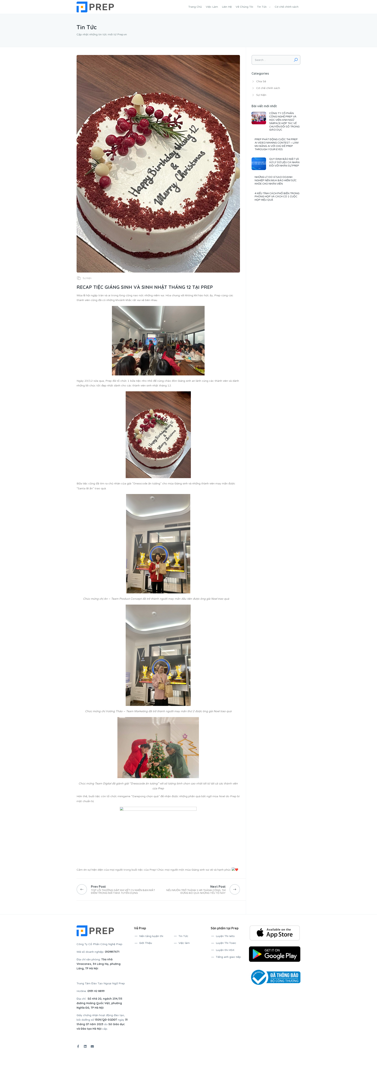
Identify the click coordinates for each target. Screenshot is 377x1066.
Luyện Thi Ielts (225, 936)
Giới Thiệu (145, 943)
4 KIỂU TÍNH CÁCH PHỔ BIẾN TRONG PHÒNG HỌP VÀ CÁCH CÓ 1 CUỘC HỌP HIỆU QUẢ (277, 197)
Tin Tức (262, 6)
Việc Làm (212, 6)
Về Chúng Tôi (244, 6)
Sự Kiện (87, 278)
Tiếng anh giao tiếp (228, 957)
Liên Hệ (227, 6)
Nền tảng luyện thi (151, 936)
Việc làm (184, 943)
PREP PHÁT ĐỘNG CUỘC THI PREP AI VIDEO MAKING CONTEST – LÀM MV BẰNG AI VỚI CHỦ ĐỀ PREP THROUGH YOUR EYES (276, 144)
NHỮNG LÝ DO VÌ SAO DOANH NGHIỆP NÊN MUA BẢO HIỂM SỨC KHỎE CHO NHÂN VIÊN (275, 180)
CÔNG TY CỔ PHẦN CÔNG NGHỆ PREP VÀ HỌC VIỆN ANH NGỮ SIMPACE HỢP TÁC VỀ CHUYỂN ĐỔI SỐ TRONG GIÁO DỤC (284, 121)
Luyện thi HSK (225, 950)
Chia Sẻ (261, 81)
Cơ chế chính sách (286, 6)
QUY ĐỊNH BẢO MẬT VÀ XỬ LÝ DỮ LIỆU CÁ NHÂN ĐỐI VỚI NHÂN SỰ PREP (284, 162)
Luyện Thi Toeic (226, 943)
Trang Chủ (195, 6)
